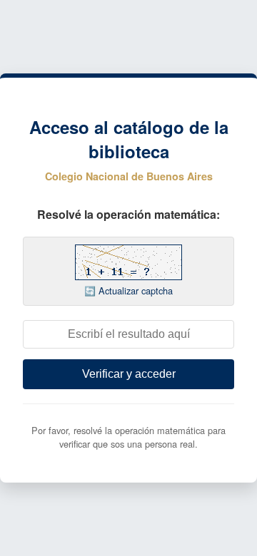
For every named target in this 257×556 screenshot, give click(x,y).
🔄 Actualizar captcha (128, 290)
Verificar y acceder (129, 374)
